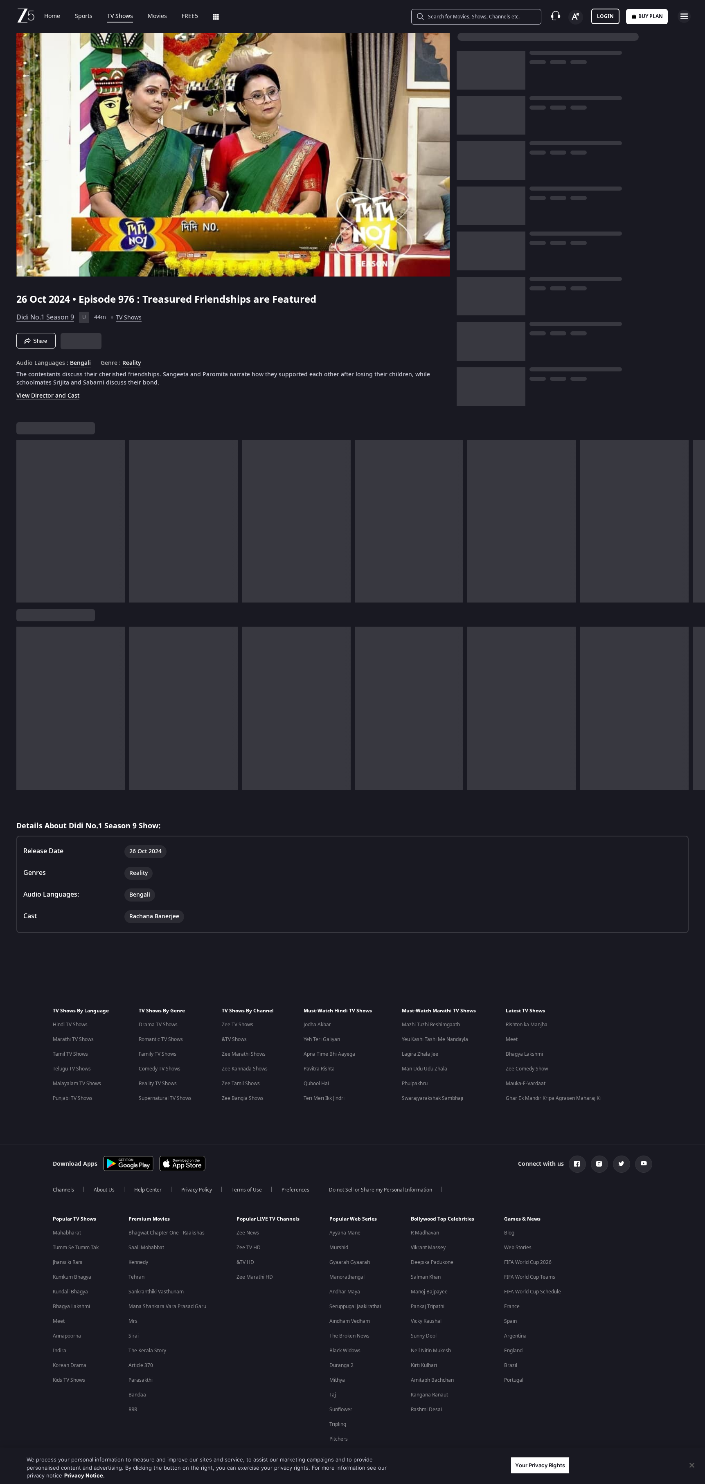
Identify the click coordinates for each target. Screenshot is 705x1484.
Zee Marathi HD (255, 1277)
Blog (509, 1233)
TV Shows (120, 16)
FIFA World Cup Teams (529, 1277)
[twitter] (621, 1164)
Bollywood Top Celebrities (442, 1218)
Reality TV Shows (158, 1083)
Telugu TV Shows (72, 1069)
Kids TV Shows (69, 1380)
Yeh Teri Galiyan (322, 1039)
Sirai (133, 1336)
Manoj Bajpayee (429, 1291)
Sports (83, 16)
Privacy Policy (196, 1190)
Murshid (338, 1247)
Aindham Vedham (349, 1321)
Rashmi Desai (426, 1409)
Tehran (136, 1277)
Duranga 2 (341, 1365)
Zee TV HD (249, 1247)
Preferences (295, 1190)
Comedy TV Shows (159, 1069)
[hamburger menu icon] (684, 16)
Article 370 (140, 1365)
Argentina (515, 1336)
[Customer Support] (556, 16)
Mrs (132, 1321)
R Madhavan (425, 1233)
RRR (132, 1409)
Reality (131, 363)
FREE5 (190, 16)
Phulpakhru (415, 1083)
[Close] (692, 1465)
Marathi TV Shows (73, 1039)
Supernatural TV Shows (165, 1098)
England (513, 1350)
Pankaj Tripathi (427, 1306)
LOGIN (605, 16)
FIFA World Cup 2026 (528, 1262)
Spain (510, 1321)
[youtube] (643, 1164)
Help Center (148, 1190)
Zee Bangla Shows (243, 1098)
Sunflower (340, 1409)
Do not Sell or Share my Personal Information (380, 1190)
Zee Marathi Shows (244, 1054)
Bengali (80, 363)
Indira (59, 1350)
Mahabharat (67, 1233)
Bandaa (137, 1395)
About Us (104, 1190)
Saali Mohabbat (146, 1247)
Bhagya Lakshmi (524, 1054)
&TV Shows (234, 1039)
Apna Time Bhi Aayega (329, 1054)
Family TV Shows (157, 1054)
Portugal (513, 1380)
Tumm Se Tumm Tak (76, 1247)
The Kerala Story (147, 1350)
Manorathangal (347, 1277)
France (512, 1306)
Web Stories (518, 1247)
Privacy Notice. (84, 1475)
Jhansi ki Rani (67, 1262)
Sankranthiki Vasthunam (156, 1291)
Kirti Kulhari (424, 1365)
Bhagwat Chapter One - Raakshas (166, 1233)
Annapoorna (67, 1336)
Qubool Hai (316, 1083)
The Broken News (349, 1336)
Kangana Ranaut (429, 1395)
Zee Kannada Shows (245, 1069)
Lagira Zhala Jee (420, 1054)
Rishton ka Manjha (526, 1024)
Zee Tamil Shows (241, 1083)
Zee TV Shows (237, 1024)
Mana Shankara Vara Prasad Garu (167, 1306)
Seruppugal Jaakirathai (355, 1306)
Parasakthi (140, 1380)
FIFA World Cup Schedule (532, 1291)
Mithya (337, 1380)
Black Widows (344, 1350)
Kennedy (138, 1262)
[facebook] (577, 1164)
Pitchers (338, 1439)
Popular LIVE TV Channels (268, 1218)
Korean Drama (69, 1365)
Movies (157, 16)
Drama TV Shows (158, 1024)
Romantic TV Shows (161, 1039)
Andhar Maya (344, 1291)
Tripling (337, 1424)
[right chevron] (696, 521)
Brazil (510, 1365)
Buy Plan (650, 16)
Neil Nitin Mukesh (431, 1350)
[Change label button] (575, 17)
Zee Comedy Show (527, 1069)
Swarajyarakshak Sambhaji (432, 1098)
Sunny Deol (424, 1336)
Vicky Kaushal (426, 1321)
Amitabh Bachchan (432, 1380)
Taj (332, 1395)
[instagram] (599, 1164)
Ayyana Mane (344, 1233)
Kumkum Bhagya (72, 1277)
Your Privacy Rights (540, 1465)
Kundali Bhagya (70, 1291)
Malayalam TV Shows (77, 1083)
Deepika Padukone (432, 1262)
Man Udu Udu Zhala (424, 1069)
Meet (512, 1039)
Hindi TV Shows (70, 1024)
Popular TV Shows (74, 1218)
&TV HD (245, 1262)
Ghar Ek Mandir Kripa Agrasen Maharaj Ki (553, 1098)
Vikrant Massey (428, 1247)
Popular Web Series (353, 1218)
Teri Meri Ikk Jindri (324, 1098)
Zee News (248, 1233)
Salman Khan (426, 1277)
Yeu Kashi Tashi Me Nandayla (435, 1039)
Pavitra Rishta (319, 1069)
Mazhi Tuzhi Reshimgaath (431, 1024)
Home (52, 16)
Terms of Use (247, 1190)
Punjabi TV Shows (72, 1098)
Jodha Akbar (317, 1024)
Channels (63, 1190)
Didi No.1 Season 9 (45, 317)
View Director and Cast (47, 395)
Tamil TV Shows (70, 1054)
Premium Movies (149, 1218)
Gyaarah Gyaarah (349, 1262)
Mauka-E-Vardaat (525, 1083)
